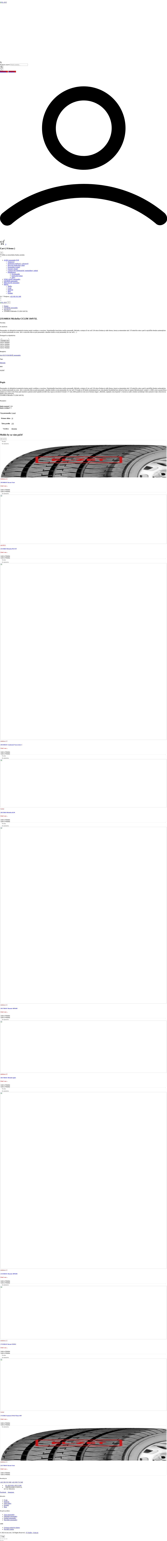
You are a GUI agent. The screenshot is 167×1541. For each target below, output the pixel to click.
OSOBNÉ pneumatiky (11, 281)
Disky (13, 277)
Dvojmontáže (16, 274)
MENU (6, 284)
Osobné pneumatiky (10, 1518)
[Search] (1, 67)
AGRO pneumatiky (11, 260)
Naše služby (7, 1503)
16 (12, 418)
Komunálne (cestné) (14, 267)
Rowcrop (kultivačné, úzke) (16, 265)
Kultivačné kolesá (17, 276)
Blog (9, 291)
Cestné (14, 413)
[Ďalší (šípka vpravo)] (2, 1540)
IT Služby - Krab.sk (32, 1532)
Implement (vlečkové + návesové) (18, 263)
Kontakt (10, 293)
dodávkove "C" (4, 478)
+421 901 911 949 (15, 296)
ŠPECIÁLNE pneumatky (12, 283)
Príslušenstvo (12, 272)
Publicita (10, 290)
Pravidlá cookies (9, 1529)
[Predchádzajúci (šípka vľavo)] (1, 1540)
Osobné (2, 808)
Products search (5, 64)
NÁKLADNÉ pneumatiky (12, 279)
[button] (4, 342)
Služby (10, 286)
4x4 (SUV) (7, 309)
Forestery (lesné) (13, 269)
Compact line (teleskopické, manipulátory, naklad (23, 270)
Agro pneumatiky (9, 1515)
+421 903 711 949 (17, 1482)
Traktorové (11, 262)
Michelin (2, 363)
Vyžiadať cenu (5, 340)
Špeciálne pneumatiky (10, 1520)
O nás (9, 288)
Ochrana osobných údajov (12, 1527)
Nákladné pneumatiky (10, 1516)
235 (13, 423)
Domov (6, 306)
